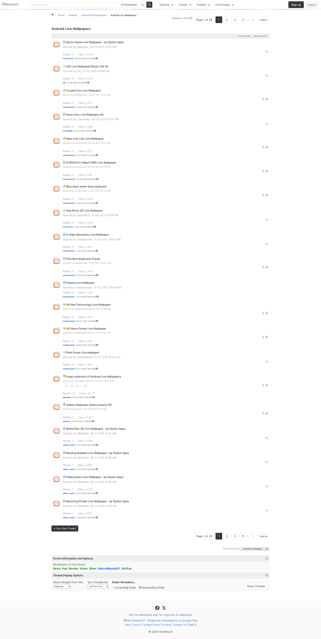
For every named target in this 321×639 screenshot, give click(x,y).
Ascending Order (125, 587)
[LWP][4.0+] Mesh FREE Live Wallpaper (91, 162)
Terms (136, 624)
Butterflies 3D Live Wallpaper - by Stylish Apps (96, 428)
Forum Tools (243, 36)
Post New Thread (65, 528)
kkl (79, 71)
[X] (164, 607)
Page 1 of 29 (204, 19)
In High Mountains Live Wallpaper (87, 234)
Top (266, 549)
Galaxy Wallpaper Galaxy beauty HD (89, 404)
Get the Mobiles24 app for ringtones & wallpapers (160, 614)
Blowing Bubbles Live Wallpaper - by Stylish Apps (97, 453)
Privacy (166, 624)
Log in (312, 4)
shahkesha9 (80, 94)
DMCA (192, 624)
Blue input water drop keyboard (86, 186)
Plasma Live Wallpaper (80, 282)
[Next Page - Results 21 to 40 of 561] (253, 19)
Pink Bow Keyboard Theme (83, 258)
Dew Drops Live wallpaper (82, 352)
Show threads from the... (68, 582)
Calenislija (83, 119)
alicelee (78, 409)
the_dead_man (82, 381)
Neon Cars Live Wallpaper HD (85, 114)
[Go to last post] (97, 58)
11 (243, 19)
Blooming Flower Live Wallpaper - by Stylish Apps (97, 501)
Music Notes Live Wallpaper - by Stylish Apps (95, 42)
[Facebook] (157, 607)
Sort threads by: (98, 582)
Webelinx (83, 47)
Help (127, 624)
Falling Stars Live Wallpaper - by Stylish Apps (95, 477)
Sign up (296, 4)
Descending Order (153, 587)
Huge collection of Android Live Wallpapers (93, 376)
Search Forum (259, 36)
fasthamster (80, 167)
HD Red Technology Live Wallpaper (88, 304)
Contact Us (180, 624)
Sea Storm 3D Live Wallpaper (84, 210)
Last (262, 19)
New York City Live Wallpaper (84, 138)
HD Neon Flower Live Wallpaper (86, 328)
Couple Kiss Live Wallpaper (83, 90)
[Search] (149, 5)
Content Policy (151, 624)
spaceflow (83, 215)
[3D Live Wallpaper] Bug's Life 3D (87, 66)
